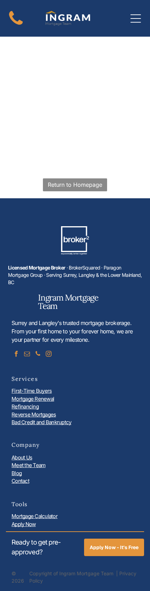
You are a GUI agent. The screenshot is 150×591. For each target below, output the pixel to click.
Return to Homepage (75, 184)
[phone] (37, 354)
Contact (20, 481)
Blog (17, 473)
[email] (26, 354)
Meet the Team (28, 465)
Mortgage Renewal (33, 399)
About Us (22, 457)
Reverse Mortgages (34, 414)
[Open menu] (135, 18)
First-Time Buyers (32, 390)
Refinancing (25, 406)
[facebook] (16, 354)
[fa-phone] (16, 25)
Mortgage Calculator (35, 516)
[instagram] (48, 354)
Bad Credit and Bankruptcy (41, 422)
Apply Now (24, 524)
